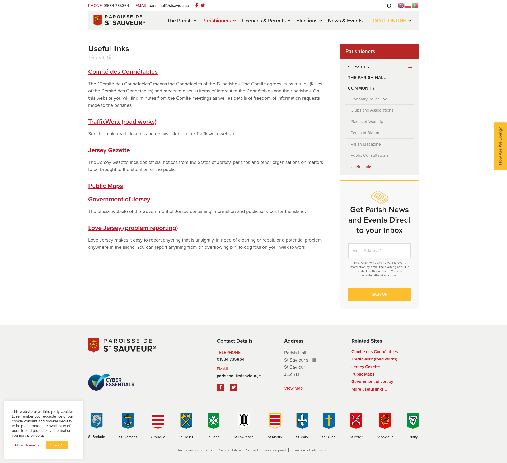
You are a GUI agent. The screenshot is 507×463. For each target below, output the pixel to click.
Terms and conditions (194, 450)
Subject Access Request (266, 450)
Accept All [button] (56, 445)
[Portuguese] (415, 5)
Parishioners (216, 21)
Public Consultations (369, 155)
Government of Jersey (119, 199)
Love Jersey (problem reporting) (133, 228)
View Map (293, 388)
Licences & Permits (264, 21)
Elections (306, 21)
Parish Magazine (366, 144)
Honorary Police (365, 99)
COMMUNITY (361, 88)
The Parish (179, 21)
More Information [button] (27, 445)
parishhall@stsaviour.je (162, 5)
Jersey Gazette (109, 150)
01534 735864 (108, 5)
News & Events (345, 20)
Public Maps (105, 186)
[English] (401, 5)
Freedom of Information (310, 450)
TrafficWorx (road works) (122, 121)
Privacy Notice (229, 450)
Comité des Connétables (123, 71)
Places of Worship (367, 121)
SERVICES (358, 67)
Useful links (361, 167)
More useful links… (369, 389)
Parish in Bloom (365, 133)
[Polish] (408, 5)
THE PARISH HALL (367, 78)
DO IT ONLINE (389, 21)
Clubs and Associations (372, 110)
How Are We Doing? (500, 146)
